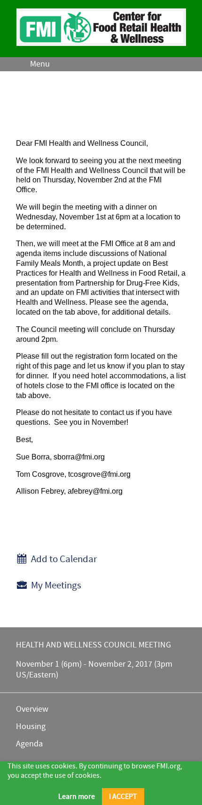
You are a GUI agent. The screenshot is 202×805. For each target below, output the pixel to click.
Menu (40, 64)
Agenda (29, 743)
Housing (31, 726)
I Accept (123, 796)
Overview (32, 709)
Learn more (76, 796)
